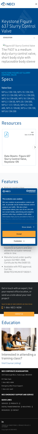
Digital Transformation (11, 407)
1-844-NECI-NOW (12, 307)
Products (14, 403)
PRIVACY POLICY (24, 425)
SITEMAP (5, 427)
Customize (18, 241)
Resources (6, 410)
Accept (19, 234)
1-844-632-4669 (7, 389)
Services (5, 403)
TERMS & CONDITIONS (9, 425)
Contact (15, 410)
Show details (26, 227)
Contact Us (19, 314)
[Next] (34, 147)
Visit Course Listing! (11, 363)
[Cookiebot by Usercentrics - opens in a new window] (27, 191)
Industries (26, 407)
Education (7, 38)
